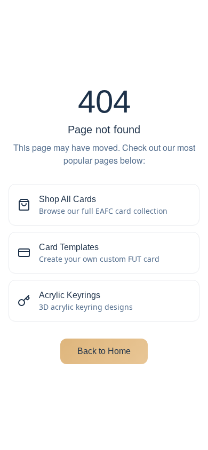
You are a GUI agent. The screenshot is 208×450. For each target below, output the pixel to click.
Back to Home (104, 351)
